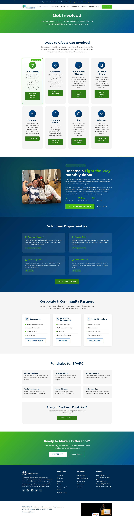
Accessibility (25, 512)
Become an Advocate (102, 139)
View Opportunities (35, 340)
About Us (60, 475)
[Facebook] (23, 490)
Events (84, 6)
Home (39, 6)
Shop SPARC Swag (78, 141)
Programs (55, 6)
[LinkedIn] (32, 490)
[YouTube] (36, 490)
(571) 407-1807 (105, 484)
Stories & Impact (62, 487)
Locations (65, 6)
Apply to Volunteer (67, 281)
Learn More (32, 138)
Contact (32, 512)
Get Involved (94, 6)
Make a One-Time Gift (55, 93)
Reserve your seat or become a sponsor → (82, 2)
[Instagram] (27, 490)
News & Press (81, 481)
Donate (106, 6)
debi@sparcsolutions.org (103, 487)
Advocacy (75, 6)
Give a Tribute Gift (79, 94)
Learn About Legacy (101, 94)
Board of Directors (82, 478)
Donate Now (57, 454)
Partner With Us (55, 142)
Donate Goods (95, 340)
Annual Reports (81, 475)
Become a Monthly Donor (32, 96)
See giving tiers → (101, 206)
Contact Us (76, 454)
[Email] (40, 490)
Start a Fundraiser (67, 417)
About (46, 6)
